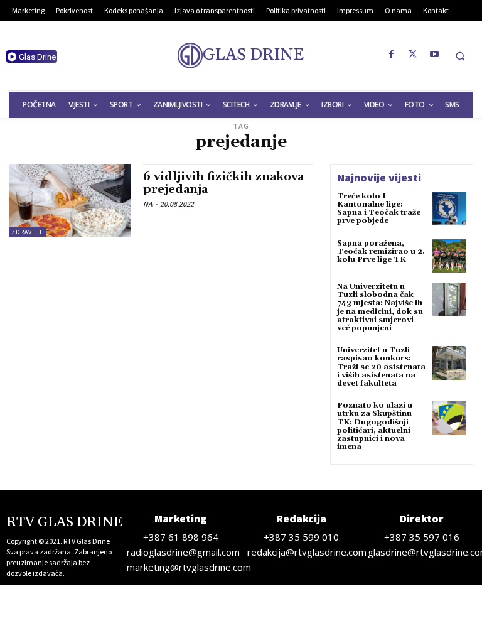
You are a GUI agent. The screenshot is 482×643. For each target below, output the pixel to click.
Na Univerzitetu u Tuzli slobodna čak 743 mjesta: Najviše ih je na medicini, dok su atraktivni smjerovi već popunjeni (380, 307)
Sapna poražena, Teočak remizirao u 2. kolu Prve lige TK (381, 251)
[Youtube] (434, 54)
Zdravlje (27, 232)
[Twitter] (412, 54)
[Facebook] (391, 54)
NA (148, 203)
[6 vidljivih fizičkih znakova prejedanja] (70, 200)
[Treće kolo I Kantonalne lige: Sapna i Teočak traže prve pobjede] (449, 209)
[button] (460, 56)
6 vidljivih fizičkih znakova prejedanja (223, 183)
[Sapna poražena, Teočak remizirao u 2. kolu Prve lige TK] (449, 256)
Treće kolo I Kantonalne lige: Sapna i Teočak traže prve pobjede (378, 209)
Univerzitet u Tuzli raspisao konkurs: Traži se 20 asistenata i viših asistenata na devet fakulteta (381, 366)
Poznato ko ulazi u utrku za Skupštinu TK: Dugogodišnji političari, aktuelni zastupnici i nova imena (374, 426)
